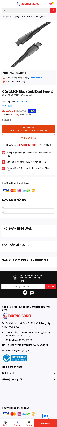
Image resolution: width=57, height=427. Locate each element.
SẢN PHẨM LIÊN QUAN (15, 244)
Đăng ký (50, 286)
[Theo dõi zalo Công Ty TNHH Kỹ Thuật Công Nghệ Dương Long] (32, 292)
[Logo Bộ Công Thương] (14, 358)
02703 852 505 (40, 344)
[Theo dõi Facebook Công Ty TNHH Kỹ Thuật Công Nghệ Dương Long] (25, 292)
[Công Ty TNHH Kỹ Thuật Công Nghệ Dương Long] (28, 3)
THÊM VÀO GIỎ (28, 138)
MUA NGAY (28, 129)
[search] (53, 10)
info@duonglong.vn (21, 350)
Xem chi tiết (36, 77)
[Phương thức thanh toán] (19, 190)
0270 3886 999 (27, 145)
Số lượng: (6, 120)
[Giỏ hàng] (50, 4)
